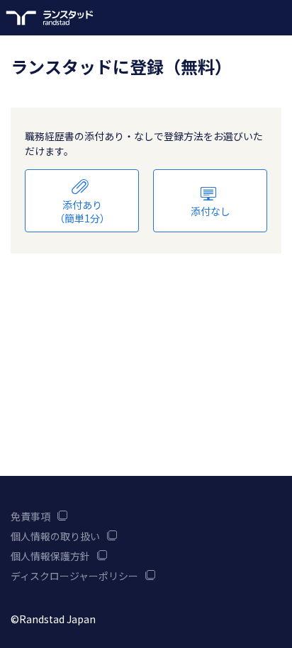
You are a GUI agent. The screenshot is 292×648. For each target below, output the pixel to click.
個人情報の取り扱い (55, 536)
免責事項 (30, 516)
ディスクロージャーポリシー (74, 576)
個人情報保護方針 (50, 556)
